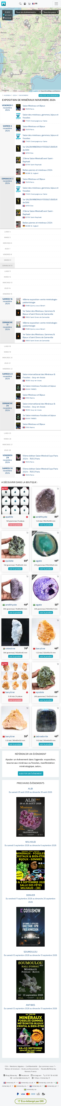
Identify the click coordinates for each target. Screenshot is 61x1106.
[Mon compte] (25, 3)
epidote (9, 560)
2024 (15, 95)
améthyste (41, 516)
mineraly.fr (11, 1082)
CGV (6, 1066)
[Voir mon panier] (29, 3)
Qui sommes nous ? (47, 1066)
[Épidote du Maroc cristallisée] (15, 544)
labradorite (41, 736)
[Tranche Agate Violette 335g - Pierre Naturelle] (46, 588)
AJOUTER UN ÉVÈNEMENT (30, 773)
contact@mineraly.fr (21, 1078)
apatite (9, 516)
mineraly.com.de (46, 1082)
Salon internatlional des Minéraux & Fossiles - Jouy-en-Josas (39, 377)
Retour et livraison (12, 1069)
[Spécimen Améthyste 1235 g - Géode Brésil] (46, 500)
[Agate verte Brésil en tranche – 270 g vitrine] (46, 544)
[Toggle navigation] (56, 4)
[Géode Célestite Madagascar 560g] (15, 631)
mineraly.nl (37, 1086)
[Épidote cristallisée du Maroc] (46, 675)
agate (38, 560)
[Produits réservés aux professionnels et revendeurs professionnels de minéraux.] (27, 517)
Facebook (25, 1075)
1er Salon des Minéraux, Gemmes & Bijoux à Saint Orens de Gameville (39, 314)
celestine (10, 648)
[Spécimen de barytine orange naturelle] (46, 631)
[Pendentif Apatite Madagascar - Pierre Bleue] (15, 500)
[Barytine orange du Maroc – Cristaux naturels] (15, 675)
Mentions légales (17, 1066)
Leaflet (35, 91)
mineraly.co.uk (27, 1082)
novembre (23, 95)
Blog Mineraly (11, 1075)
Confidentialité (31, 1066)
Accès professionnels (30, 1069)
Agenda (7, 95)
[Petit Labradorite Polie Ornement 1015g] (46, 719)
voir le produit (15, 525)
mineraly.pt (52, 1086)
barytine (40, 648)
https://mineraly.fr (42, 1078)
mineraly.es (21, 1086)
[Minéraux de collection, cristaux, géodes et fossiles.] (3, 4)
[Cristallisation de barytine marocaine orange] (15, 719)
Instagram (36, 1075)
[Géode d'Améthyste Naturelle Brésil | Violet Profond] (15, 588)
